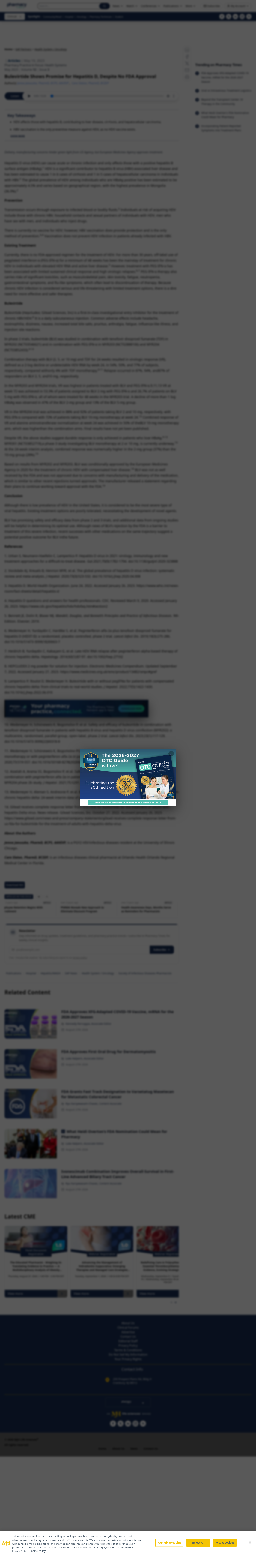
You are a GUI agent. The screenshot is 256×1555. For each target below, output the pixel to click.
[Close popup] (171, 753)
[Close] (250, 1542)
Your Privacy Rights (169, 1542)
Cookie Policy (38, 1551)
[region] (128, 1543)
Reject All (198, 1542)
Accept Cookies (225, 1542)
